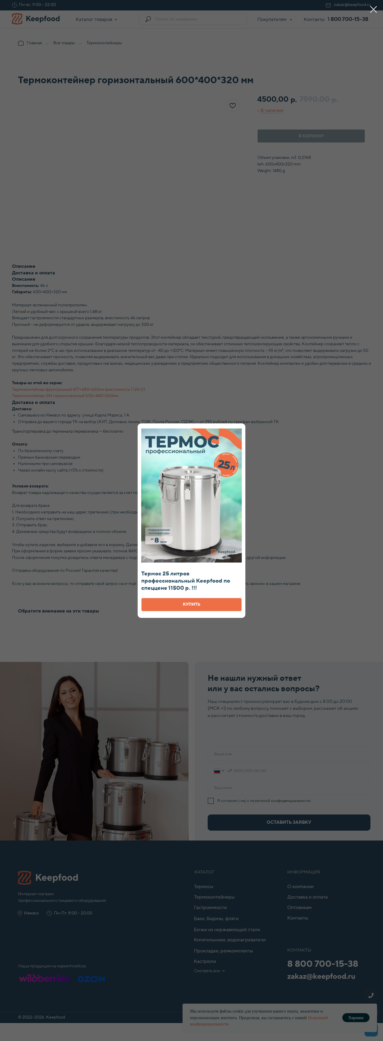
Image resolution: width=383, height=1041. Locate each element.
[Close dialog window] (373, 9)
